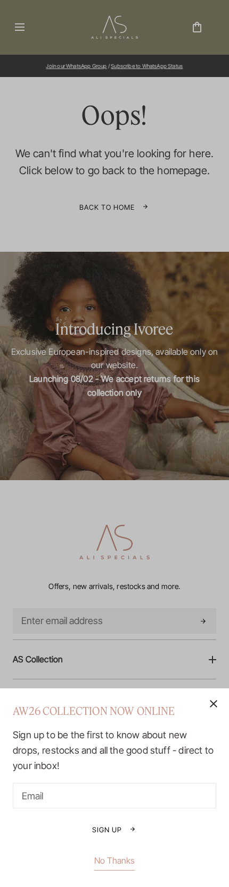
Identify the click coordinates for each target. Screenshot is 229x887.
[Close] (114, 443)
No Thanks (114, 860)
